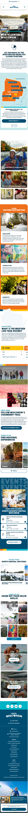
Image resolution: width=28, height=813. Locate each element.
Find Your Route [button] (13, 687)
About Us (14, 761)
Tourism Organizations (14, 749)
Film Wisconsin (14, 745)
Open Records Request (14, 769)
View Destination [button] (13, 121)
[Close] (25, 794)
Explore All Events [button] (13, 542)
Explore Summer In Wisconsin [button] (9, 356)
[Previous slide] (12, 125)
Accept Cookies (14, 809)
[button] (14, 1)
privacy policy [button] (13, 806)
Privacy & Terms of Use (14, 775)
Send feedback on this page (14, 736)
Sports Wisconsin (14, 756)
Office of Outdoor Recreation (14, 743)
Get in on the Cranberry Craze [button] (11, 427)
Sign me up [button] (13, 659)
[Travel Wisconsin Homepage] (14, 7)
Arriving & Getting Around (14, 763)
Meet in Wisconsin (14, 754)
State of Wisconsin (14, 771)
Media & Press (14, 750)
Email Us (15, 729)
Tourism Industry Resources (14, 741)
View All (15, 471)
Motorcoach (14, 747)
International (14, 752)
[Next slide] (15, 125)
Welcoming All (14, 767)
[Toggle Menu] (23, 6)
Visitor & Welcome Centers (14, 765)
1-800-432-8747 (15, 731)
